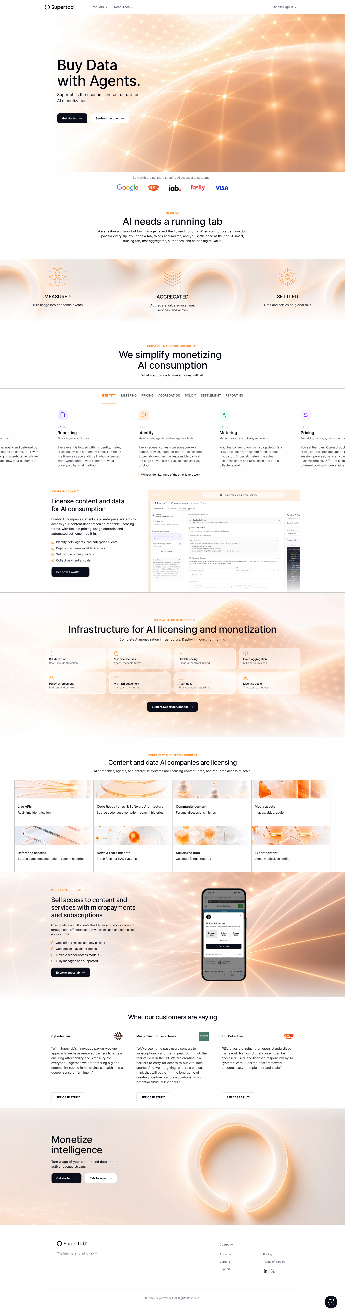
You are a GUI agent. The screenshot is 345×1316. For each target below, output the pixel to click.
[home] (59, 7)
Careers (225, 1261)
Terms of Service (274, 1261)
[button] (99, 7)
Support (225, 1269)
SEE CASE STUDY (68, 1097)
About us (226, 1254)
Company (226, 1244)
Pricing (267, 1254)
